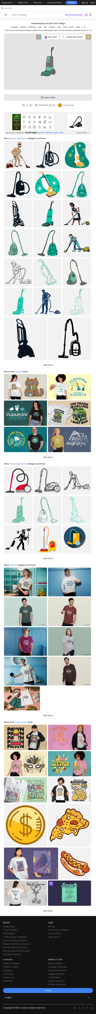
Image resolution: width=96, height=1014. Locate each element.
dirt (45, 27)
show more (81, 132)
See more (48, 365)
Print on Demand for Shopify (16, 951)
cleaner (23, 27)
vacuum (14, 27)
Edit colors (52, 37)
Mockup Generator (57, 970)
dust (40, 27)
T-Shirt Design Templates (15, 937)
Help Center (53, 937)
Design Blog (8, 926)
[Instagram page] (74, 1008)
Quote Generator (56, 981)
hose (65, 27)
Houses (18, 371)
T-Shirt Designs (10, 930)
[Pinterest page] (83, 1008)
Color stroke (21, 722)
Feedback (8, 981)
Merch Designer (55, 963)
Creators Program (11, 963)
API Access (8, 974)
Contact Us (8, 977)
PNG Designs (9, 933)
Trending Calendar (12, 954)
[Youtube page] (87, 1008)
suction (52, 27)
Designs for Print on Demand (17, 944)
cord (59, 27)
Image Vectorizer (56, 974)
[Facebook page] (79, 1008)
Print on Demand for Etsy (15, 947)
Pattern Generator (57, 984)
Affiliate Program (11, 967)
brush (72, 27)
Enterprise (7, 970)
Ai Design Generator (57, 967)
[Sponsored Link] (33, 122)
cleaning (32, 27)
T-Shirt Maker (54, 977)
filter (78, 27)
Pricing (51, 926)
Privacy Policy (54, 933)
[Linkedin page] (91, 1008)
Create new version (74, 37)
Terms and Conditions (59, 930)
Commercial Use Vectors (15, 940)
